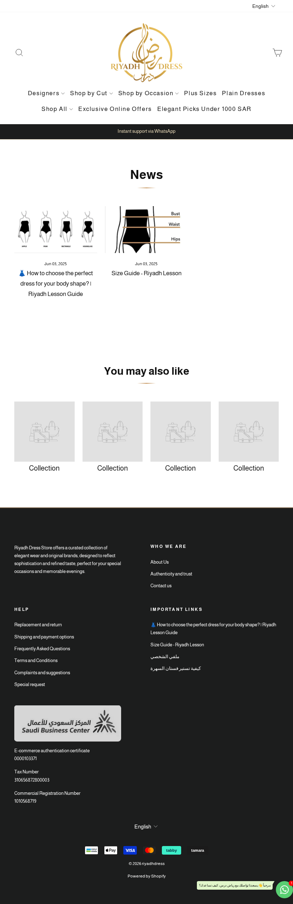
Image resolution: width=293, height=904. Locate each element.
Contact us (161, 585)
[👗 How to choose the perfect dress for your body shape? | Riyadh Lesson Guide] (55, 229)
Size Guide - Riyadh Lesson (146, 273)
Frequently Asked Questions (42, 648)
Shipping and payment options (44, 637)
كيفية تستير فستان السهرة (175, 668)
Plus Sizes (200, 93)
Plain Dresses (243, 93)
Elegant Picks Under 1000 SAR (204, 109)
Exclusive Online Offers (115, 109)
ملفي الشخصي (164, 656)
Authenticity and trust (171, 574)
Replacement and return (38, 624)
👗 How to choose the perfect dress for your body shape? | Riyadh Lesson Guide (55, 283)
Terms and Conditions (36, 660)
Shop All (54, 109)
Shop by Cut (89, 93)
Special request (29, 684)
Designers (43, 93)
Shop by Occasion (146, 93)
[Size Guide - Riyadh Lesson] (146, 229)
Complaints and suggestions (42, 672)
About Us (159, 562)
